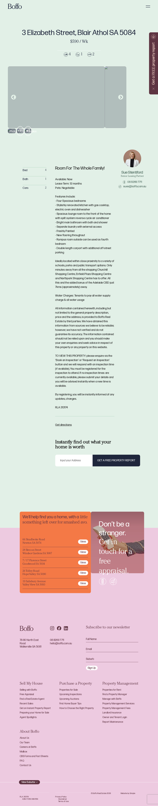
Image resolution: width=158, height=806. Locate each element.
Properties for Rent (111, 689)
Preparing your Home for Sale (34, 712)
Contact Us (25, 765)
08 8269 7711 (134, 182)
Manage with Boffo (112, 699)
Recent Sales (26, 703)
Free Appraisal (27, 694)
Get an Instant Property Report (35, 708)
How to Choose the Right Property (76, 708)
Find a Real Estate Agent (32, 699)
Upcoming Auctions (69, 699)
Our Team (25, 742)
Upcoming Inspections (70, 694)
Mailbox (23, 751)
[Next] (120, 97)
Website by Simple (128, 793)
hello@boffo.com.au (61, 643)
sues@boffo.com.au (134, 186)
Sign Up (92, 668)
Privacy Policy (61, 797)
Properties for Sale (68, 689)
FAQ (22, 760)
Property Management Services (118, 703)
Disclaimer (62, 799)
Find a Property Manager (114, 694)
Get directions (63, 425)
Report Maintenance (112, 722)
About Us (24, 738)
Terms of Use (63, 801)
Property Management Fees (116, 708)
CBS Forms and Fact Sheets (34, 756)
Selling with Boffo (28, 689)
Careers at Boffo (28, 747)
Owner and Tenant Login (114, 717)
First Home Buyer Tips (70, 703)
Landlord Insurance (112, 712)
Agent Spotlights (28, 717)
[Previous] (13, 97)
